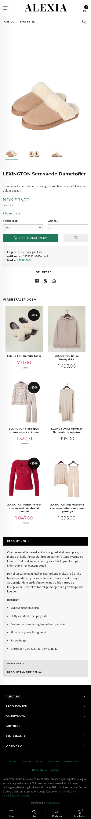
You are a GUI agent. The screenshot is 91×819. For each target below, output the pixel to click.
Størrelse (10, 221)
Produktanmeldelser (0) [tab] (24, 672)
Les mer (62, 791)
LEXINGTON (24, 260)
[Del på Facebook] (37, 281)
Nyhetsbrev (39, 770)
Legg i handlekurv (32, 237)
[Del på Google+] (45, 281)
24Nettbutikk (53, 803)
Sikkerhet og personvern (64, 761)
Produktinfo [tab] (16, 541)
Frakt (14, 761)
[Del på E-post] (54, 281)
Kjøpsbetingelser (32, 761)
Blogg (55, 770)
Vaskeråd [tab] (14, 663)
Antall (53, 221)
